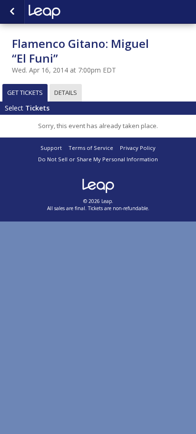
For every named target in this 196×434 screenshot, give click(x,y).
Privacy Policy (138, 147)
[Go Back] (12, 12)
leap (76, 12)
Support (51, 147)
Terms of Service (91, 147)
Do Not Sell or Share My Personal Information (98, 159)
